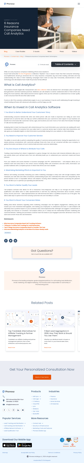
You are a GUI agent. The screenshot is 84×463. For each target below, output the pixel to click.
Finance (53, 396)
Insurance (8, 232)
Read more (11, 347)
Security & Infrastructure (41, 426)
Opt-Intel (36, 411)
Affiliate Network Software (12, 428)
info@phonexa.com (12, 404)
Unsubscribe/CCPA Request (42, 460)
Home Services (55, 401)
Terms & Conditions (54, 452)
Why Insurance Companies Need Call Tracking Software (22, 223)
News (50, 52)
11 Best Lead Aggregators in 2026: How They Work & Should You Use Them (58, 333)
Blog (5, 52)
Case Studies (20, 52)
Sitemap (5, 452)
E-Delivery (36, 401)
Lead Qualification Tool (11, 431)
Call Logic (36, 399)
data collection (42, 90)
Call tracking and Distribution (13, 426)
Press (62, 52)
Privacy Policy (78, 452)
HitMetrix (36, 409)
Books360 (36, 414)
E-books (36, 52)
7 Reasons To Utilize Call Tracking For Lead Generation (22, 225)
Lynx (34, 406)
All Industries (54, 404)
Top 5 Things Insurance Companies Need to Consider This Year (24, 227)
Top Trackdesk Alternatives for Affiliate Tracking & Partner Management (22, 333)
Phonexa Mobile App (39, 431)
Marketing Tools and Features (42, 428)
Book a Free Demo (42, 377)
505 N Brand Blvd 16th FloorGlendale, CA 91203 (15, 400)
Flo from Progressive (25, 74)
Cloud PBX (36, 404)
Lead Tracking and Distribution (14, 423)
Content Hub (37, 423)
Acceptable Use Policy (28, 452)
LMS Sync (36, 396)
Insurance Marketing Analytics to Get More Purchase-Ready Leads (26, 229)
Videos (74, 52)
